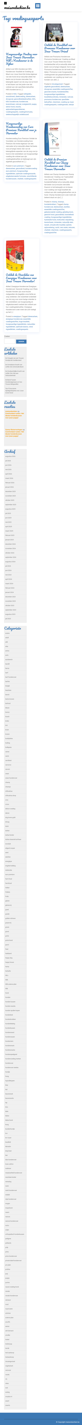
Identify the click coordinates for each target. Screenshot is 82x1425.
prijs (6, 1247)
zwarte (7, 1405)
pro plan (8, 1265)
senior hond (10, 107)
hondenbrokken (50, 204)
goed (7, 909)
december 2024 (10, 544)
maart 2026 (9, 478)
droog (7, 822)
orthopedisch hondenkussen (14, 1234)
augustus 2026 (10, 456)
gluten (7, 901)
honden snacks (10, 1006)
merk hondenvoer (11, 1190)
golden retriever (10, 918)
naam (7, 1212)
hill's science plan (10, 984)
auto (6, 655)
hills (14, 94)
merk (7, 1186)
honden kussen (10, 1002)
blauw (7, 708)
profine (7, 1269)
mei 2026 (8, 469)
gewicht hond (49, 215)
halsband (8, 953)
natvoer (18, 104)
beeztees (8, 690)
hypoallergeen (10, 1081)
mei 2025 (8, 522)
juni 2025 (8, 518)
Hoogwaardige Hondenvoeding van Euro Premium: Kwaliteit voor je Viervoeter (21, 128)
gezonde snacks (50, 92)
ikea (6, 1085)
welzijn (71, 105)
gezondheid (20, 168)
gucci (7, 945)
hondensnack (9, 1045)
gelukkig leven (67, 212)
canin (7, 756)
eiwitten (67, 207)
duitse (7, 830)
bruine (7, 734)
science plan (9, 1317)
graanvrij (8, 923)
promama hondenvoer (52, 99)
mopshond (8, 1208)
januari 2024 (9, 592)
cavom (7, 769)
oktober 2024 (9, 553)
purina (7, 1282)
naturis (7, 1217)
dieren (7, 813)
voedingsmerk (62, 105)
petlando (8, 1243)
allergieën (27, 94)
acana (7, 633)
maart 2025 (9, 531)
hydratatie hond (50, 220)
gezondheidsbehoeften (22, 99)
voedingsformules (25, 112)
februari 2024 (9, 588)
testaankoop (9, 1357)
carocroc (8, 765)
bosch (7, 716)
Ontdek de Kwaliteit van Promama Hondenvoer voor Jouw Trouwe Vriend (59, 48)
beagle (7, 686)
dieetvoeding (20, 96)
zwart (7, 1401)
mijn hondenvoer (10, 1199)
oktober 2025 (9, 500)
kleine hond (9, 1120)
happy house (9, 962)
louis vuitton (9, 1164)
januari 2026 (9, 487)
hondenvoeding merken (13, 1059)
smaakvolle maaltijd (57, 225)
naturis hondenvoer (11, 1221)
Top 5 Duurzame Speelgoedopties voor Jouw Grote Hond (14, 391)
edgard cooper (10, 848)
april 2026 (8, 474)
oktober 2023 (9, 605)
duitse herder (9, 835)
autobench (8, 659)
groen (7, 927)
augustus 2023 (10, 614)
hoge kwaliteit (24, 322)
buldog (7, 743)
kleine (7, 1116)
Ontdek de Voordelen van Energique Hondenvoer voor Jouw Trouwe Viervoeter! (21, 277)
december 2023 (10, 597)
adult (7, 637)
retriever (8, 1300)
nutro (7, 1225)
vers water (64, 227)
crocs (7, 804)
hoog (7, 1076)
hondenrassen (10, 1037)
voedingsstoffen (50, 233)
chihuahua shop (10, 795)
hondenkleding (10, 1024)
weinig (7, 1392)
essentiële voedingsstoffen (63, 89)
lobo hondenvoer (10, 1160)
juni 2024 (8, 570)
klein (6, 1111)
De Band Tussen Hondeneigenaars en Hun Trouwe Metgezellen (13, 382)
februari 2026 (9, 483)
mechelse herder (10, 1177)
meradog (8, 1181)
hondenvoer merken (11, 1067)
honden (7, 997)
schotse (8, 1313)
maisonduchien (11, 411)
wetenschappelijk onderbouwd (17, 114)
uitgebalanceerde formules (16, 176)
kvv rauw (8, 1138)
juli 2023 (8, 619)
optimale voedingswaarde (25, 174)
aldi (6, 642)
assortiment (10, 96)
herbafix (8, 971)
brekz (7, 721)
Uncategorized (57, 84)
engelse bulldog (10, 866)
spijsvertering (49, 227)
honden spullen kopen (12, 1010)
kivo (6, 1107)
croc (6, 800)
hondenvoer (23, 102)
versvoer (8, 1370)
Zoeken (7, 336)
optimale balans (22, 327)
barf (6, 673)
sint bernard (9, 1331)
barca (7, 668)
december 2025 (10, 491)
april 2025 (8, 526)
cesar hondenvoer (11, 778)
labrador (8, 1146)
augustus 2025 (10, 509)
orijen (7, 1230)
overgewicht (26, 104)
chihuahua (8, 791)
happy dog (8, 958)
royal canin (9, 1309)
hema (7, 966)
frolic (7, 896)
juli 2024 (8, 566)
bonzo (7, 712)
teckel (7, 1339)
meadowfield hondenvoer (13, 1173)
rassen (46, 225)
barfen (7, 681)
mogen (7, 1203)
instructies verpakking (65, 220)
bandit (7, 664)
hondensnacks (10, 1050)
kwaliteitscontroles (51, 97)
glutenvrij (8, 905)
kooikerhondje (10, 1129)
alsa (6, 646)
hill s (6, 975)
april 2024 (8, 579)
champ (54, 202)
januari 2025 (9, 540)
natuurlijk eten (67, 222)
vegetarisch (9, 1366)
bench (7, 694)
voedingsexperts (12, 112)
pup (6, 1274)
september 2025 (10, 504)
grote (7, 936)
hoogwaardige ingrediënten (54, 94)
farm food (8, 879)
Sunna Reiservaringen (13, 430)
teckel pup (8, 1344)
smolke (7, 1335)
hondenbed (9, 1015)
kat (6, 1089)
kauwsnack (9, 1094)
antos (7, 651)
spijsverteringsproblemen (15, 109)
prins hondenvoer (11, 1256)
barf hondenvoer (10, 677)
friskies (7, 892)
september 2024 (10, 557)
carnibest (8, 760)
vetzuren (71, 227)
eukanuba (8, 870)
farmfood (8, 883)
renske (7, 1291)
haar (6, 949)
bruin (7, 730)
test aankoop (9, 1353)
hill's (33, 99)
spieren (69, 225)
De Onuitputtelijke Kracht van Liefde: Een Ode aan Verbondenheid (15, 373)
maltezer (8, 1168)
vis (6, 1379)
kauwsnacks (9, 1098)
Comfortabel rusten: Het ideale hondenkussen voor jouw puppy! (14, 415)
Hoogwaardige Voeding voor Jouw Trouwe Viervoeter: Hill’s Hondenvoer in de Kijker (21, 59)
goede (7, 914)
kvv (6, 1133)
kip (6, 1102)
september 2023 (10, 610)
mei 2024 (8, 575)
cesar (7, 773)
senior (7, 1326)
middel (7, 1195)
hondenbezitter (62, 92)
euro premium (18, 166)
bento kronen (9, 699)
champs (61, 202)
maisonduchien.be (17, 7)
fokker (7, 888)
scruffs (7, 1322)
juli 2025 (8, 513)
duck (7, 826)
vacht (57, 227)
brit (6, 725)
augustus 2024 (10, 561)
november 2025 (10, 496)
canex (7, 752)
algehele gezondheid (52, 87)
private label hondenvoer (13, 1260)
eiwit (6, 852)
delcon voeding (10, 809)
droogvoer (9, 99)
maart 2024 (9, 583)
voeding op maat (67, 102)
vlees (7, 1383)
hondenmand (9, 1032)
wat (6, 1388)
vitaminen (56, 102)
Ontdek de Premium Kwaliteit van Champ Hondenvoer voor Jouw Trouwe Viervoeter (57, 164)
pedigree (8, 1238)
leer (6, 1155)
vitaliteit (20, 179)
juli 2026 (8, 461)
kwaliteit (8, 1142)
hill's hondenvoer (12, 102)
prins (7, 1252)
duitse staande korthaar (13, 839)
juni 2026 (8, 465)
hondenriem (9, 1041)
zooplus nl (8, 1396)
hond (7, 993)
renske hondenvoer (11, 1295)
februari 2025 (9, 535)
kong (7, 1124)
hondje (7, 1072)
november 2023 (10, 601)
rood (6, 1304)
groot (7, 931)
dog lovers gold (10, 817)
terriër (7, 1348)
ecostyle (8, 844)
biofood (7, 703)
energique (17, 316)
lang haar (8, 1151)
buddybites (9, 738)
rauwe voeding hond (12, 1287)
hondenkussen (10, 1028)
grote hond (9, 940)
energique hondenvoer (14, 319)
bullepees (8, 747)
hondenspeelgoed (11, 1054)
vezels (7, 1374)
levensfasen (10, 104)
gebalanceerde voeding (53, 212)
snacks (18, 107)
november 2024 (10, 548)
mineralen (63, 97)
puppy (34, 104)
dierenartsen (30, 96)
